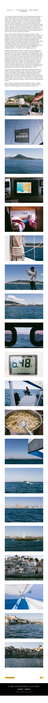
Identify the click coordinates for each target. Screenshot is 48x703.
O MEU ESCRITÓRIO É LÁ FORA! (24, 686)
